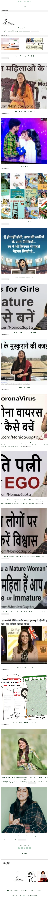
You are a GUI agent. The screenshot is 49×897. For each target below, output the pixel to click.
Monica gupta (24, 895)
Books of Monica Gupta (24, 222)
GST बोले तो (30, 874)
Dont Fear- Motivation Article (24, 667)
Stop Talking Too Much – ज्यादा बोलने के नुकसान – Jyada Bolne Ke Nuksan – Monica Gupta (24, 778)
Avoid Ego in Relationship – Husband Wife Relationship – (24, 499)
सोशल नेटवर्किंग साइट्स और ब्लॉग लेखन (42, 875)
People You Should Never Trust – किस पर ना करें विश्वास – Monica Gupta (24, 556)
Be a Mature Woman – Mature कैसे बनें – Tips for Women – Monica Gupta (24, 612)
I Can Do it (24, 166)
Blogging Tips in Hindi (24, 28)
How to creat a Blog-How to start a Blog (37, 44)
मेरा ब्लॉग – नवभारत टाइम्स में (12, 43)
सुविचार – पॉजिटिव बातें (24, 387)
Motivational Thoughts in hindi (24, 277)
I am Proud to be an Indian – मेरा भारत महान (24, 836)
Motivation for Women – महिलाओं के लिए (25, 111)
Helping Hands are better (24, 443)
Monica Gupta (24, 1)
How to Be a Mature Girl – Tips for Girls (24, 332)
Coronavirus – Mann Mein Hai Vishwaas (24, 722)
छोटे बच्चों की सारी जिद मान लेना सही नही (24, 56)
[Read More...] (35, 31)
